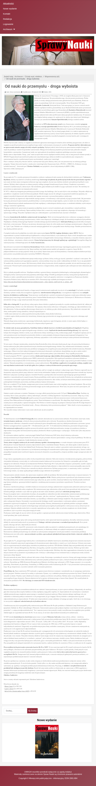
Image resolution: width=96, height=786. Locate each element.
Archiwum (7, 29)
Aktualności (8, 3)
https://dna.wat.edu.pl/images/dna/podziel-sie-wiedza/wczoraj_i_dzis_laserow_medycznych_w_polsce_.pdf (38, 282)
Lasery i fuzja (9, 689)
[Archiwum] (13, 29)
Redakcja (7, 19)
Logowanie (8, 24)
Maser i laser (9, 686)
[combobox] (15, 710)
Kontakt (6, 14)
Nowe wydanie (10, 9)
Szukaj (33, 711)
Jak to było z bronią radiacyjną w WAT (17, 691)
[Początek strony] (92, 782)
